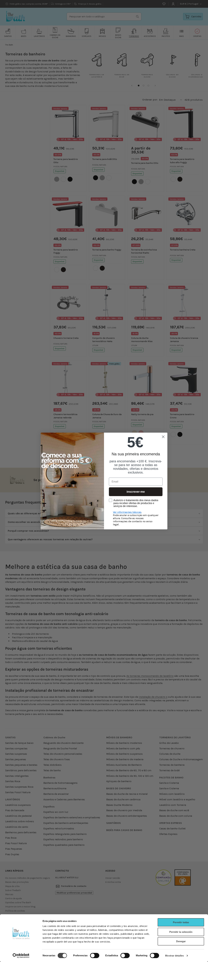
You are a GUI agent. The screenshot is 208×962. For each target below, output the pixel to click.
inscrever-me (136, 491)
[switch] (94, 955)
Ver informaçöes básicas (127, 512)
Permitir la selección (180, 932)
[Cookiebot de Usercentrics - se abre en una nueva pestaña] (21, 955)
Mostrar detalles (174, 955)
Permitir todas (181, 922)
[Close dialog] (163, 437)
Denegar (181, 941)
